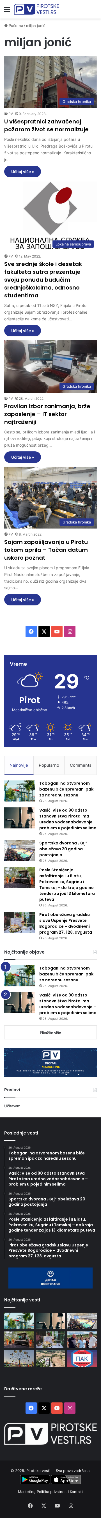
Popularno (49, 765)
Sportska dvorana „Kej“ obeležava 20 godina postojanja (63, 849)
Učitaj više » (22, 171)
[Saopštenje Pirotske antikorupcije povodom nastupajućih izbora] (82, 1358)
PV (10, 114)
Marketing (27, 1491)
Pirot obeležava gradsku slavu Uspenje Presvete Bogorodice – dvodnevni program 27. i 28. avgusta (65, 923)
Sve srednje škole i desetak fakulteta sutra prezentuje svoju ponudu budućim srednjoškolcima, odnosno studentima (43, 279)
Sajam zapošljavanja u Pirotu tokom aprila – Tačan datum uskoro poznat (46, 550)
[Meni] (7, 11)
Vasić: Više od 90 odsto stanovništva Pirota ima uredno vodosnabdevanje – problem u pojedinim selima (68, 819)
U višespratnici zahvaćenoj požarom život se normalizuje (46, 125)
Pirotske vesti (38, 1470)
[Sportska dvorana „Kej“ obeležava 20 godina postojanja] (19, 850)
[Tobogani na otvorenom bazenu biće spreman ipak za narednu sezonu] (19, 791)
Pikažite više (50, 1032)
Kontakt (76, 1491)
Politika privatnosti (53, 1491)
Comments (80, 765)
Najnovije (19, 765)
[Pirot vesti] (36, 9)
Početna (15, 25)
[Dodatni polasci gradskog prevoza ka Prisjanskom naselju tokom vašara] (19, 1358)
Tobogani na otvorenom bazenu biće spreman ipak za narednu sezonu (66, 789)
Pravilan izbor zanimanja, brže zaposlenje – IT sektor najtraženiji (47, 414)
